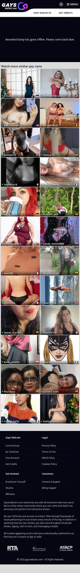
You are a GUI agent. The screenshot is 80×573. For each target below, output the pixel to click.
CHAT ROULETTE (42, 12)
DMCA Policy (48, 458)
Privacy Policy (49, 446)
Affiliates (10, 494)
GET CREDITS (66, 12)
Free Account (12, 458)
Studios (9, 488)
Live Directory (13, 446)
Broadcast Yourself (15, 482)
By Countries (12, 452)
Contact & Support (51, 482)
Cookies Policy (49, 464)
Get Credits (11, 464)
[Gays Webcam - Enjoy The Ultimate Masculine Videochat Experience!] (15, 6)
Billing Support (49, 488)
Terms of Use (49, 452)
